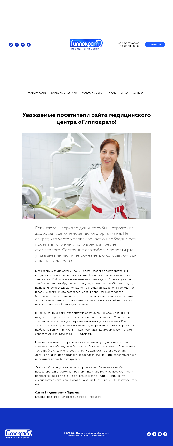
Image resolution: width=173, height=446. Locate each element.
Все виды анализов (64, 93)
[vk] (17, 45)
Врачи (113, 93)
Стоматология (37, 93)
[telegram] (23, 45)
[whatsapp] (11, 45)
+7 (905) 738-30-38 (128, 46)
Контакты (139, 93)
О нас (124, 93)
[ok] (29, 45)
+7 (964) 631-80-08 (128, 43)
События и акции (92, 93)
